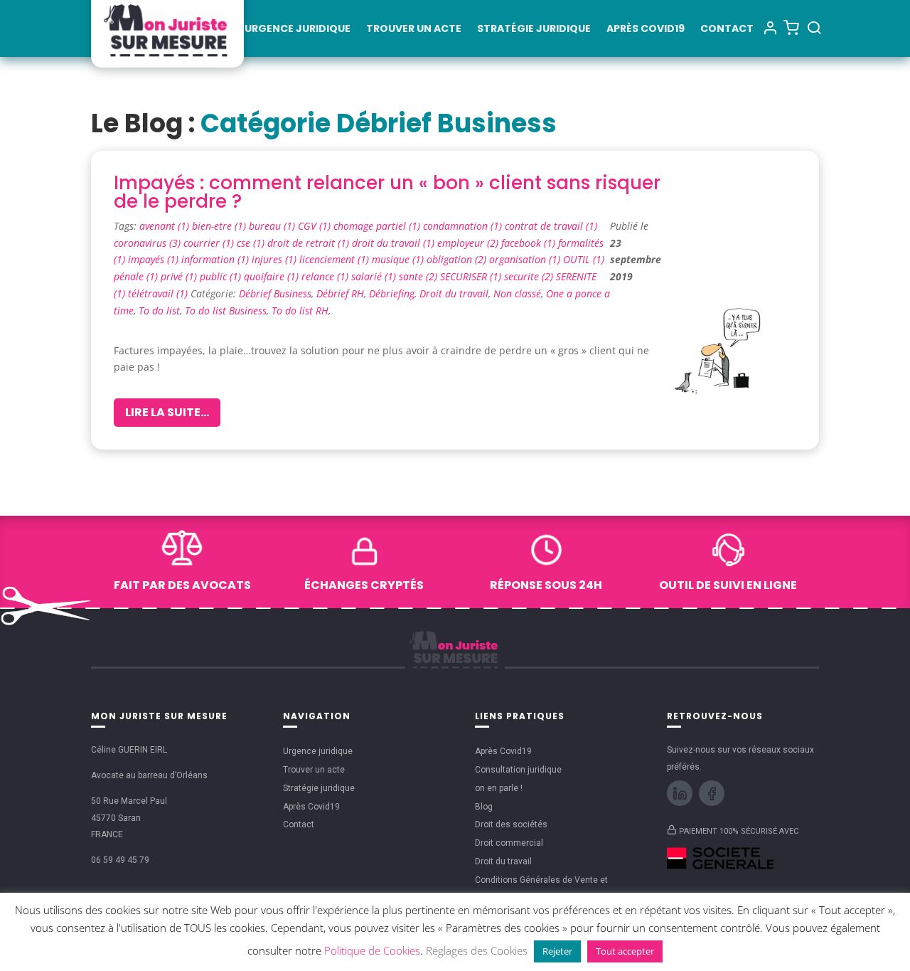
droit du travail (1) (394, 243)
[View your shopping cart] (791, 27)
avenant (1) (165, 226)
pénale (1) (137, 276)
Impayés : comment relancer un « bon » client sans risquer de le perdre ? (387, 192)
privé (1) (180, 276)
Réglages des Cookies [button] (477, 950)
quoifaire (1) (272, 276)
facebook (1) (529, 243)
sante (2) (419, 276)
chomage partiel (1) (378, 226)
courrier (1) (210, 243)
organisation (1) (526, 259)
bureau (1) (273, 226)
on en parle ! (499, 788)
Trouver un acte (413, 29)
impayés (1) (154, 259)
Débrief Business (275, 293)
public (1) (222, 276)
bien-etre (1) (220, 226)
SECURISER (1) (472, 276)
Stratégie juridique (534, 29)
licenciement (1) (335, 259)
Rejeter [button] (557, 951)
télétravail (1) (159, 293)
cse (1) (252, 243)
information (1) (216, 259)
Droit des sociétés (511, 824)
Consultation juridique (518, 770)
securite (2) (530, 276)
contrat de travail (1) (551, 226)
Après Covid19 (645, 29)
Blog (484, 807)
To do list (159, 310)
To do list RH (300, 310)
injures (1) (275, 259)
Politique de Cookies (372, 950)
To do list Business (226, 310)
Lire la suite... (167, 412)
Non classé (517, 293)
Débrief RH (340, 293)
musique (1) (399, 259)
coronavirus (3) (148, 243)
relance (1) (326, 276)
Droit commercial (509, 843)
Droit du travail (453, 293)
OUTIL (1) (583, 259)
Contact (727, 29)
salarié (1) (375, 276)
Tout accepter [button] (625, 951)
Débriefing (391, 293)
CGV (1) (315, 226)
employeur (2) (469, 243)
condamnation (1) (464, 226)
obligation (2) (458, 259)
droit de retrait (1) (309, 243)
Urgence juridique (297, 29)
